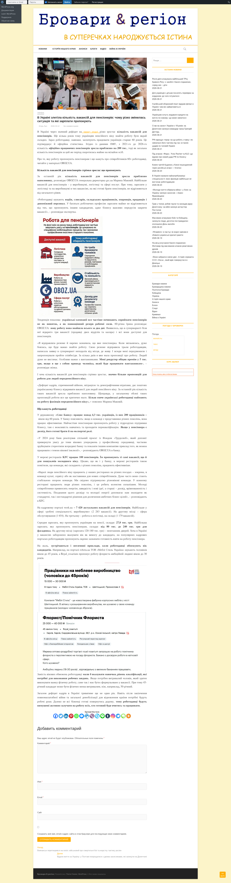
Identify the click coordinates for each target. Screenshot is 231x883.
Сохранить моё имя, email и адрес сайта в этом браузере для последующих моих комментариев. (82, 833)
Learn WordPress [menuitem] (8, 14)
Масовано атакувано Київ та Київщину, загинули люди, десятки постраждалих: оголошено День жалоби (170, 220)
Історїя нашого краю (64, 49)
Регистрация (97, 2)
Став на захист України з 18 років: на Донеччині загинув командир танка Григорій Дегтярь (172, 128)
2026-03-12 (54, 126)
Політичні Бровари (160, 289)
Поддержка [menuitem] (6, 17)
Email (40, 797)
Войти (67, 2)
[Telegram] (118, 716)
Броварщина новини (161, 286)
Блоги (93, 49)
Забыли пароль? (81, 2)
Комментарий (44, 743)
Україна (40, 113)
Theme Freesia (71, 874)
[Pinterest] (71, 716)
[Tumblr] (107, 716)
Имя (40, 781)
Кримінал (156, 314)
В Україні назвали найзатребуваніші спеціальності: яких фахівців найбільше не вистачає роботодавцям (171, 178)
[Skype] (97, 716)
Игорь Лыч (42, 126)
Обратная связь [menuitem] (8, 21)
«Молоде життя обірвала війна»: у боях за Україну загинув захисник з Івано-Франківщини (171, 192)
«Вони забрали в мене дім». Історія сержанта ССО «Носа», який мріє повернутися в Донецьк (173, 259)
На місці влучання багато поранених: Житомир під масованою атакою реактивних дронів (172, 245)
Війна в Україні (117, 49)
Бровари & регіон (45, 874)
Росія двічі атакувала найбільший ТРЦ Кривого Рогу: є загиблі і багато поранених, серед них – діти (171, 81)
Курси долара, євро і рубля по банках (165, 374)
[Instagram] (113, 716)
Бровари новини (159, 283)
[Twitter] (60, 716)
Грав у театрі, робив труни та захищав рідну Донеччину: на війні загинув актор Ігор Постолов (172, 206)
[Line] (102, 716)
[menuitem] (2, 2)
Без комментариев (70, 126)
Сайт (39, 812)
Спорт (155, 308)
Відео (103, 49)
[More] (128, 716)
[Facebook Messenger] (81, 716)
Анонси (83, 49)
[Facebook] (55, 716)
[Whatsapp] (76, 716)
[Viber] (92, 716)
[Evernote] (123, 716)
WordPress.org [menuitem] (7, 7)
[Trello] (86, 716)
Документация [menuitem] (7, 10)
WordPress (82, 874)
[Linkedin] (66, 716)
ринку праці (91, 131)
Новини (43, 49)
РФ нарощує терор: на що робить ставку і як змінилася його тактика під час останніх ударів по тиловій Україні (172, 142)
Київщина (156, 292)
